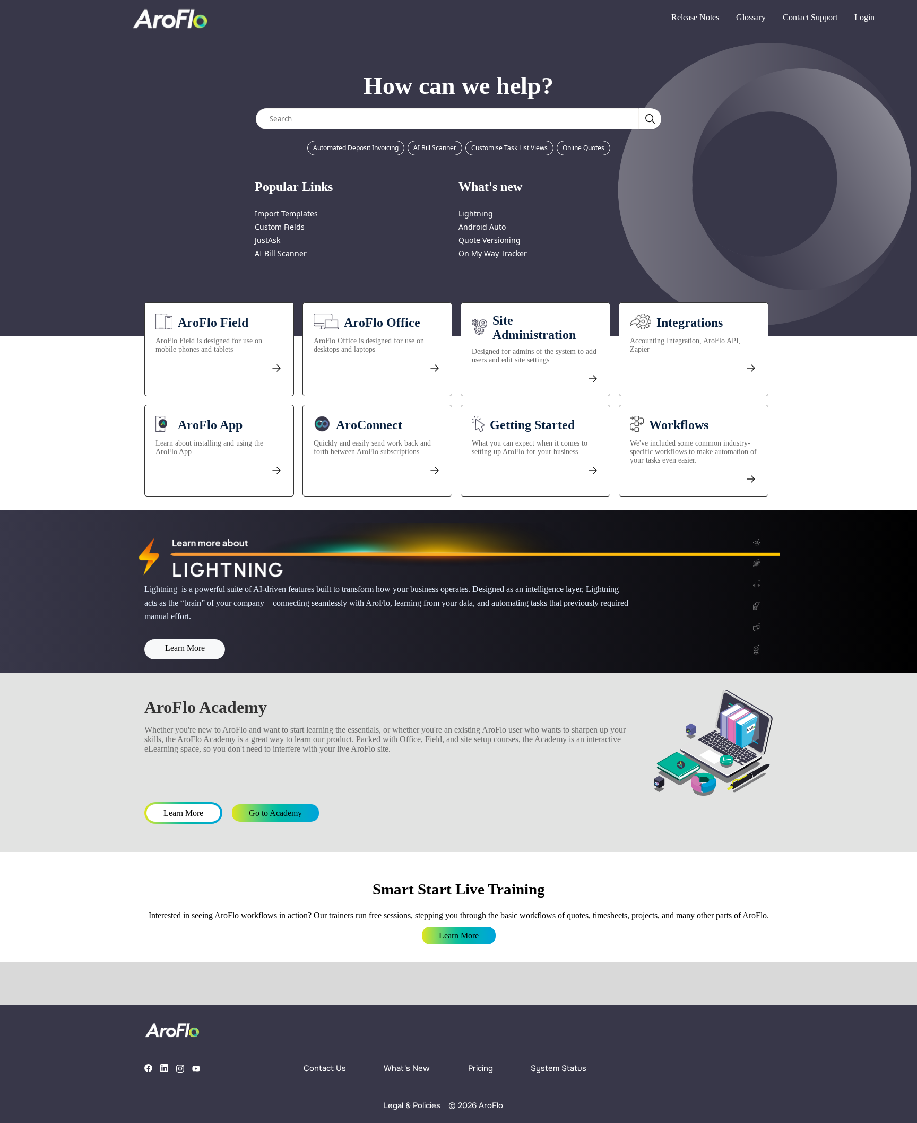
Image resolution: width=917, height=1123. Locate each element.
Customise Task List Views (509, 147)
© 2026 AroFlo (475, 1105)
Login (864, 17)
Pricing (480, 1068)
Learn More (185, 647)
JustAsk (267, 240)
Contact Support (810, 17)
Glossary (751, 17)
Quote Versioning (489, 240)
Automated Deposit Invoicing (356, 147)
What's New (407, 1068)
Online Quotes (583, 147)
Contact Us (325, 1068)
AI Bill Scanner (434, 147)
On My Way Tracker (492, 253)
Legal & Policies (411, 1105)
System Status (558, 1068)
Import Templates (286, 213)
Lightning (475, 213)
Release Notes (695, 17)
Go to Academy (275, 812)
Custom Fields (280, 227)
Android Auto (482, 227)
